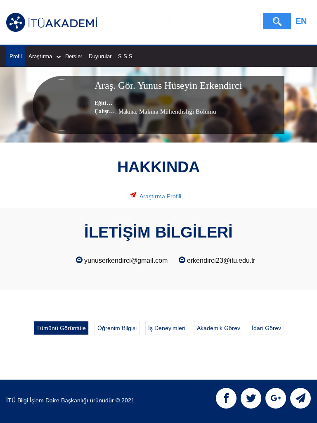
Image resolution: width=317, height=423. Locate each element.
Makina (127, 112)
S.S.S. (126, 56)
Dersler (73, 56)
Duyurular (100, 56)
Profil (15, 56)
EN (301, 21)
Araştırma (40, 56)
